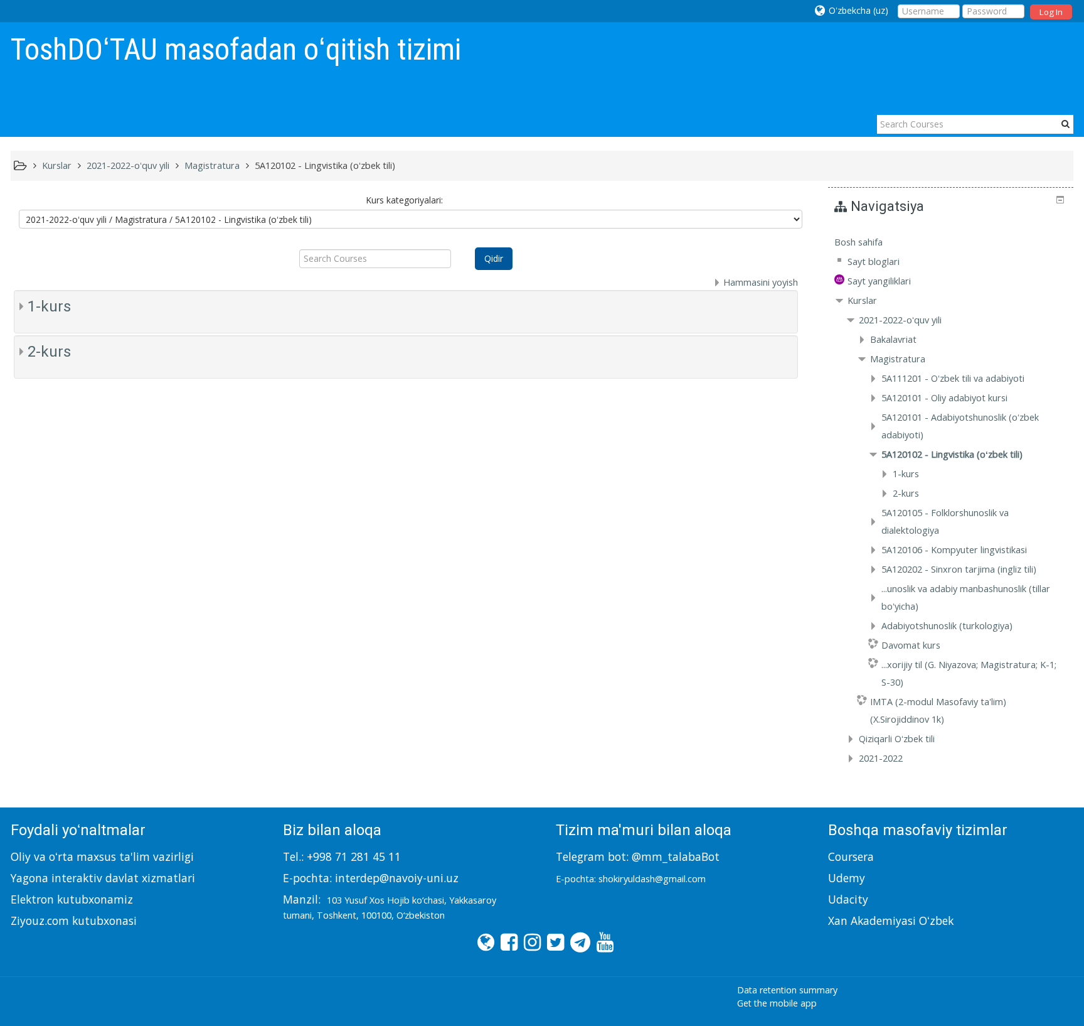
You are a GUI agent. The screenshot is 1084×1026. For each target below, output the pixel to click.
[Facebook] (506, 941)
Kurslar (862, 300)
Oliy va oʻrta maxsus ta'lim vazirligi (102, 856)
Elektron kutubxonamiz (72, 899)
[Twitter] (552, 941)
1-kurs (49, 306)
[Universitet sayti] (482, 941)
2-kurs (49, 351)
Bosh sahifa (858, 242)
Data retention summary (787, 990)
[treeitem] (950, 242)
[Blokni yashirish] (1060, 199)
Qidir (493, 258)
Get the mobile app (777, 1003)
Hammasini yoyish (760, 282)
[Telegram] (577, 941)
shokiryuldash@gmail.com (652, 879)
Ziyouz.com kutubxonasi (74, 920)
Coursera (851, 856)
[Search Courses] (1065, 123)
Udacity (848, 899)
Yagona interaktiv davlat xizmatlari (103, 877)
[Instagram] (529, 941)
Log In (1051, 12)
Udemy (846, 877)
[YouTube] (602, 941)
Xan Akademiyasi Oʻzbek (891, 920)
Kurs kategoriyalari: (404, 200)
